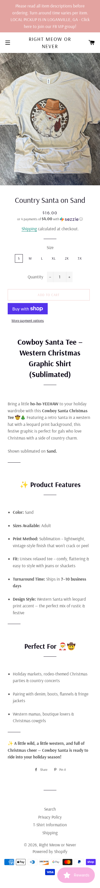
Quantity (35, 276)
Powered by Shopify (50, 851)
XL (54, 258)
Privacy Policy (50, 817)
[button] (50, 219)
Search (50, 809)
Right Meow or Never (50, 42)
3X (80, 258)
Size (50, 247)
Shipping (29, 228)
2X (67, 258)
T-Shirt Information (50, 824)
